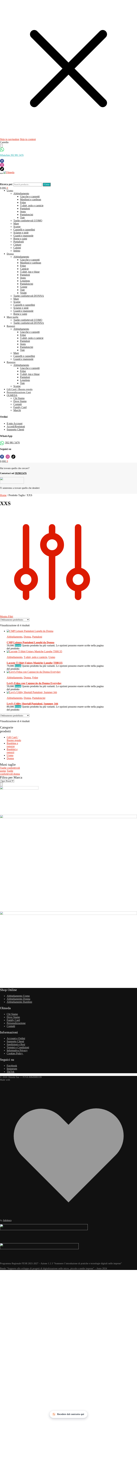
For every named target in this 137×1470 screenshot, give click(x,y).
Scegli (18, 645)
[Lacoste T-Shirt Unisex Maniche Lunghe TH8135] (34, 651)
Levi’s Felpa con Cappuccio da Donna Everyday (34, 683)
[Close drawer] (1, 146)
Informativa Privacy (17, 1050)
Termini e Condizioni (18, 1047)
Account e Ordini (16, 1038)
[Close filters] (1, 784)
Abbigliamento (14, 636)
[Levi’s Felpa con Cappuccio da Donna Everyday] (34, 671)
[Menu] (1, 173)
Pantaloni (37, 636)
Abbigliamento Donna (18, 998)
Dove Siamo (13, 1017)
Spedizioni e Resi (16, 1044)
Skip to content (28, 139)
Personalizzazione (16, 1023)
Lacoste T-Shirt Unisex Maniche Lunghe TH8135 (34, 662)
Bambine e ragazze (12, 745)
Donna (27, 636)
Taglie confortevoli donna (10, 772)
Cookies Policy (15, 1053)
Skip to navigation (9, 139)
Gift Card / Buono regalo (14, 739)
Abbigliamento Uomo (18, 995)
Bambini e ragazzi (12, 751)
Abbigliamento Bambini (19, 1001)
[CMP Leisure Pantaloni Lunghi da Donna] (30, 631)
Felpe (35, 677)
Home (3, 495)
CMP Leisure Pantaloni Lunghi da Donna (30, 642)
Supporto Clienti (15, 429)
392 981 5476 (12, 442)
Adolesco (7, 1220)
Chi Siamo (12, 1014)
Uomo (51, 657)
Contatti (11, 1026)
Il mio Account (14, 423)
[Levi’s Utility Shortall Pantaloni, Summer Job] (32, 692)
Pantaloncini (38, 698)
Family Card (13, 1020)
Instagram (12, 1068)
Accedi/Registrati (16, 426)
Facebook (12, 1065)
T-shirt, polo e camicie (35, 657)
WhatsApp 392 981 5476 (12, 155)
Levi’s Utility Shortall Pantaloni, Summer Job (32, 703)
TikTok (10, 1071)
